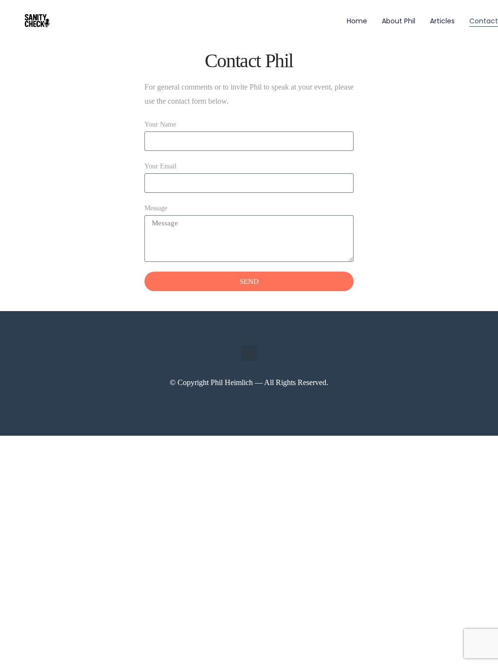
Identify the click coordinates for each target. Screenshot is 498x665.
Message (155, 208)
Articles (442, 21)
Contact (483, 21)
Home (357, 21)
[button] (249, 353)
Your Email (160, 166)
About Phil (398, 21)
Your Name (160, 124)
